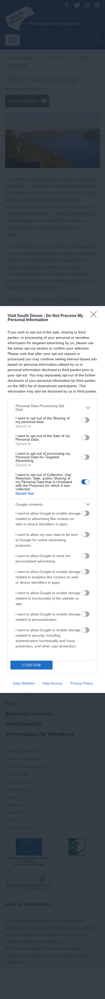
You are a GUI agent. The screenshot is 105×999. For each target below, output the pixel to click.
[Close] (95, 316)
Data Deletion (24, 683)
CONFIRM (31, 665)
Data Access (52, 683)
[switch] (85, 419)
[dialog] (52, 499)
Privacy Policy (81, 683)
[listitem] (52, 407)
